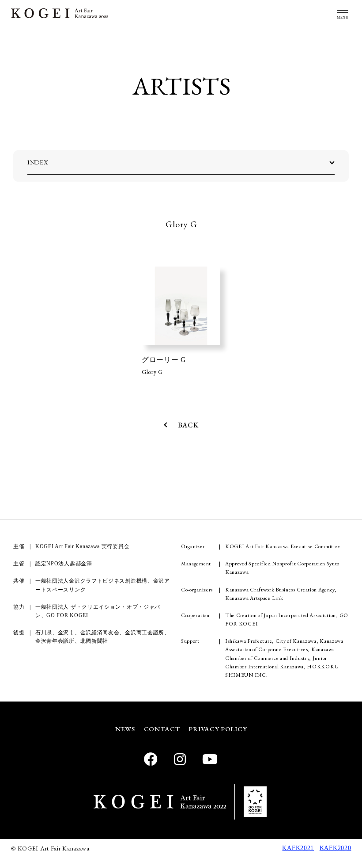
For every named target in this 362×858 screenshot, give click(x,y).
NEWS (125, 729)
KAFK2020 (335, 848)
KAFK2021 (298, 848)
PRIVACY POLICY (218, 729)
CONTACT (162, 729)
